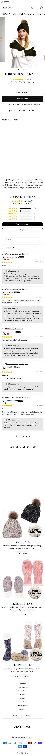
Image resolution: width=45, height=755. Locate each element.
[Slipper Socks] (22, 641)
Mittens (22, 615)
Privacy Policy (22, 709)
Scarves (22, 694)
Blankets (22, 698)
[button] (18, 79)
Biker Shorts (22, 702)
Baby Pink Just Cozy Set (14, 328)
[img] (7, 262)
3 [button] (23, 436)
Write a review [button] (22, 224)
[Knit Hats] (22, 518)
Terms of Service (22, 705)
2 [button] (19, 436)
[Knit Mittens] (22, 579)
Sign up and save (22, 716)
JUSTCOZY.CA (6, 2)
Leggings (22, 683)
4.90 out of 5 (28, 201)
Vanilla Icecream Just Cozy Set (17, 254)
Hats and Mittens (22, 687)
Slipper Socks (22, 676)
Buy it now (22, 99)
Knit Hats (22, 553)
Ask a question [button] (22, 229)
